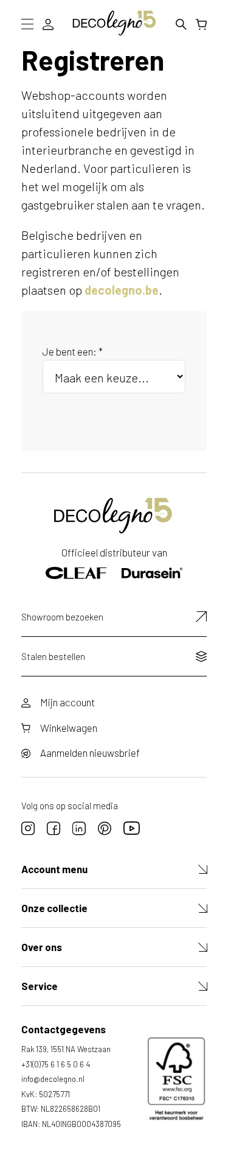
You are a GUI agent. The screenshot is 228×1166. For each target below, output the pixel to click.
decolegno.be (122, 290)
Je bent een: (73, 351)
